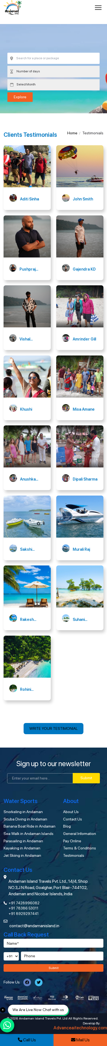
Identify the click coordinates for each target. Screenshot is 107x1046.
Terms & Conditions (79, 848)
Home (72, 133)
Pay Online (72, 841)
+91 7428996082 (24, 903)
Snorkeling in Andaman (23, 812)
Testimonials (73, 855)
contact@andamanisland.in (34, 925)
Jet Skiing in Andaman (22, 855)
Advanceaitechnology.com (80, 1028)
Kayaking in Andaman (22, 848)
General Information (79, 833)
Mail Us (82, 1039)
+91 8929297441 (24, 913)
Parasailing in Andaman (23, 841)
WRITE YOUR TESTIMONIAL (53, 728)
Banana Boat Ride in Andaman (29, 826)
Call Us (29, 1039)
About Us (71, 812)
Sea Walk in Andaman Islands (29, 833)
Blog (67, 826)
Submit (86, 778)
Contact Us (72, 819)
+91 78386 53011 (23, 908)
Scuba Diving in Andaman (25, 819)
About (71, 801)
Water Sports (21, 801)
